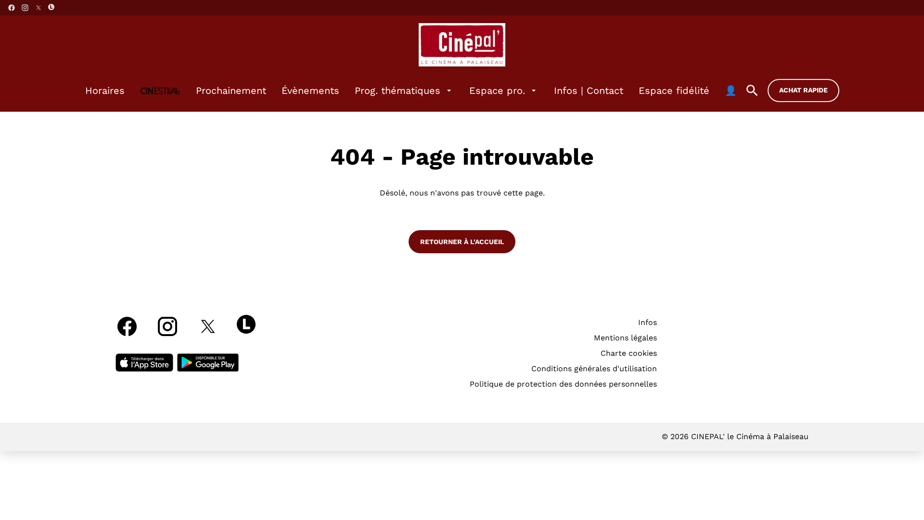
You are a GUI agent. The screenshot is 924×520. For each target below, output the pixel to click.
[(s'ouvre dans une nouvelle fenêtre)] (144, 362)
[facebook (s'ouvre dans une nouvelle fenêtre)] (11, 8)
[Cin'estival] (160, 90)
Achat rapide (803, 90)
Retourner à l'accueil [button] (462, 242)
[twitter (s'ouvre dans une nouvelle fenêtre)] (38, 8)
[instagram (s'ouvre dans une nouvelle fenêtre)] (25, 8)
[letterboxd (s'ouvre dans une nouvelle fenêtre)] (51, 7)
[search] (752, 90)
